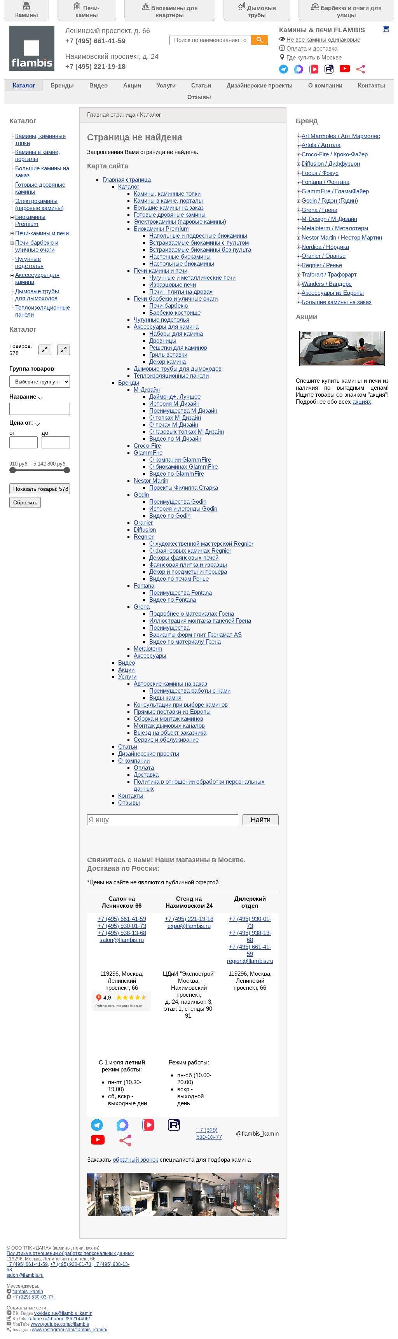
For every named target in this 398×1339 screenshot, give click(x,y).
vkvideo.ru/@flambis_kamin (63, 1313)
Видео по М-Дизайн (175, 438)
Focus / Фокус (320, 173)
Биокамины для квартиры (174, 11)
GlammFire (148, 452)
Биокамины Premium (161, 228)
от (12, 432)
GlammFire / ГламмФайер (335, 191)
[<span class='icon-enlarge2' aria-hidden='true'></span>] (63, 350)
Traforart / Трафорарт (329, 274)
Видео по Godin (169, 515)
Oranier (143, 522)
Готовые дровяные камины (170, 214)
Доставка (146, 774)
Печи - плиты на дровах (181, 291)
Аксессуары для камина (166, 326)
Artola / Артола (321, 145)
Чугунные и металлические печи (192, 277)
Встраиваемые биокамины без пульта (200, 249)
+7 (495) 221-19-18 (95, 66)
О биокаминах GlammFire (183, 466)
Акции (132, 85)
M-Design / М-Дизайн (329, 218)
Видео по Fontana (172, 599)
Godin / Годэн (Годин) (330, 200)
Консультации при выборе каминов (181, 704)
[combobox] (210, 40)
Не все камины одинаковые (323, 39)
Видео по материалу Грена (185, 641)
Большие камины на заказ (169, 207)
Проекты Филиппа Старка (183, 487)
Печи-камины (87, 11)
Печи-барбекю (168, 305)
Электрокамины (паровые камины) (180, 221)
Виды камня (165, 697)
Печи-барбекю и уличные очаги (176, 298)
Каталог (24, 85)
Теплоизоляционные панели (171, 375)
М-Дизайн (147, 389)
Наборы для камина (176, 333)
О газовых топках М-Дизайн (186, 431)
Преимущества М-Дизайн (183, 410)
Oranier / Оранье (324, 255)
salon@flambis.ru (122, 939)
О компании (325, 85)
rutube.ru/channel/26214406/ (59, 1318)
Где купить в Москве (314, 57)
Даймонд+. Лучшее (175, 396)
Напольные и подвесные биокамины (198, 235)
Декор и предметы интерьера (188, 571)
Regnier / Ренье (322, 265)
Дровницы (162, 340)
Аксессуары (150, 655)
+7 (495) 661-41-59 (95, 41)
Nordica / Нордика (325, 246)
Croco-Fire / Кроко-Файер (335, 154)
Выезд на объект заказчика (170, 732)
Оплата (296, 48)
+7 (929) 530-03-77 (209, 1133)
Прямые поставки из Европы (172, 711)
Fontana (144, 585)
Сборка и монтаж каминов (168, 718)
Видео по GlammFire (176, 473)
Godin (141, 494)
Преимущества (169, 627)
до (45, 432)
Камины (26, 15)
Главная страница (111, 114)
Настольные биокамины (181, 263)
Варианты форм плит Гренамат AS (195, 634)
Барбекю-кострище (175, 312)
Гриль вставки (168, 354)
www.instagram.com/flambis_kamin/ (69, 1329)
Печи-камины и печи (160, 270)
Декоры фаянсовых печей (183, 557)
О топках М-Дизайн (175, 417)
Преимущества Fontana (180, 592)
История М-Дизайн (174, 403)
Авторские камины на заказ (170, 683)
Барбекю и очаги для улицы (350, 11)
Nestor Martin (151, 480)
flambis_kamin (27, 1291)
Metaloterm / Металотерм (335, 228)
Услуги (166, 85)
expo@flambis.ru (189, 925)
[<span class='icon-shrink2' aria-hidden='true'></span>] (45, 350)
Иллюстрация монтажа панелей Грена (200, 620)
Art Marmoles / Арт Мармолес (341, 136)
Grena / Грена (319, 210)
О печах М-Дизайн (173, 424)
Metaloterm (148, 648)
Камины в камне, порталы (168, 200)
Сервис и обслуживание (166, 739)
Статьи (201, 85)
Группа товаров (31, 368)
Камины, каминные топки (167, 193)
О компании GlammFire (180, 459)
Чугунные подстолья (161, 319)
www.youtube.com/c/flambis (60, 1324)
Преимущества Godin (177, 501)
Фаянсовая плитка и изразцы (188, 564)
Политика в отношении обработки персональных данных (70, 1253)
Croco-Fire (147, 445)
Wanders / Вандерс (327, 283)
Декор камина (167, 361)
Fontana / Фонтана (325, 182)
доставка (325, 48)
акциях (362, 401)
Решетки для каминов (178, 347)
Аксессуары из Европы (333, 292)
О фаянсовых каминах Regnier (190, 550)
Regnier (144, 536)
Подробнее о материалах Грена (191, 613)
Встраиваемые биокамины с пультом (199, 242)
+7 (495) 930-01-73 (122, 925)
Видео (98, 85)
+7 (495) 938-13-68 (122, 932)
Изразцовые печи (172, 284)
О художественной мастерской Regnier (201, 543)
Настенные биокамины (180, 256)
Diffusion (145, 529)
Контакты (371, 85)
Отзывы (199, 97)
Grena (142, 606)
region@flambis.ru (250, 960)
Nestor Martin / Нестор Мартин (342, 237)
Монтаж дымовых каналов (169, 725)
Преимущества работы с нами (189, 690)
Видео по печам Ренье (179, 578)
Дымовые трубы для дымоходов (178, 368)
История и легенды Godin (183, 508)
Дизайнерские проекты (260, 85)
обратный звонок (135, 1159)
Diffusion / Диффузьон (331, 163)
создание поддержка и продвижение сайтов (378, 1295)
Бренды (62, 85)
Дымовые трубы (261, 11)
